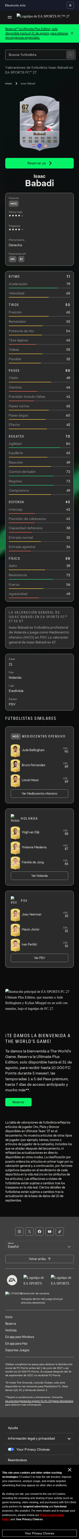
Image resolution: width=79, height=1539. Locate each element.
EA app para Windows (19, 1337)
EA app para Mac (16, 1344)
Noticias (11, 1330)
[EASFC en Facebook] (39, 1231)
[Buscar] (70, 55)
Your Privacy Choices (39, 1533)
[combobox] (39, 1245)
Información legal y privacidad (31, 1438)
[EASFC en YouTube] (49, 1231)
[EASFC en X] (29, 1231)
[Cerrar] (71, 33)
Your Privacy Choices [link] (33, 1449)
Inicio (8, 83)
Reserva (10, 1324)
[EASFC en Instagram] (19, 1231)
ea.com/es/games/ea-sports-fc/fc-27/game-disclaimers (39, 1401)
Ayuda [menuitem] (13, 1427)
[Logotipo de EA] (12, 1280)
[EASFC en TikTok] (60, 1231)
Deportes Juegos (17, 1350)
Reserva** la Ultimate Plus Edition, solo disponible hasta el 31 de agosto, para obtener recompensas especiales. (36, 33)
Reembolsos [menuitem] (17, 1460)
